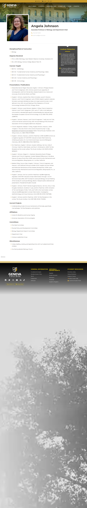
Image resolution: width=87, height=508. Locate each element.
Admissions (51, 277)
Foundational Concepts (36, 272)
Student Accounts (53, 275)
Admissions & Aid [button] (51, 6)
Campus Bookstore (72, 274)
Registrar (51, 273)
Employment (34, 278)
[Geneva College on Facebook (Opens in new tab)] (5, 280)
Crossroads (51, 279)
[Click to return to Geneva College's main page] (10, 7)
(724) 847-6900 (37, 33)
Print (3, 257)
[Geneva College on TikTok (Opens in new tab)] (24, 280)
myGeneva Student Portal (75, 280)
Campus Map (20, 284)
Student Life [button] (61, 6)
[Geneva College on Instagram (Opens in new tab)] (13, 280)
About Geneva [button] (32, 6)
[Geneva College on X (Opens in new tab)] (9, 280)
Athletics (76, 6)
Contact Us (11, 284)
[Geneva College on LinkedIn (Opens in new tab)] (20, 280)
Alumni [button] (69, 6)
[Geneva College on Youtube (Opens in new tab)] (17, 280)
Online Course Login (73, 278)
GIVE (45, 1)
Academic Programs (53, 281)
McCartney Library (72, 272)
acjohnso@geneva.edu (39, 35)
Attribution (33, 280)
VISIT (50, 1)
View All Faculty (79, 19)
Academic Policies (72, 276)
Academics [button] (41, 6)
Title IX (32, 276)
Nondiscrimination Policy (36, 274)
